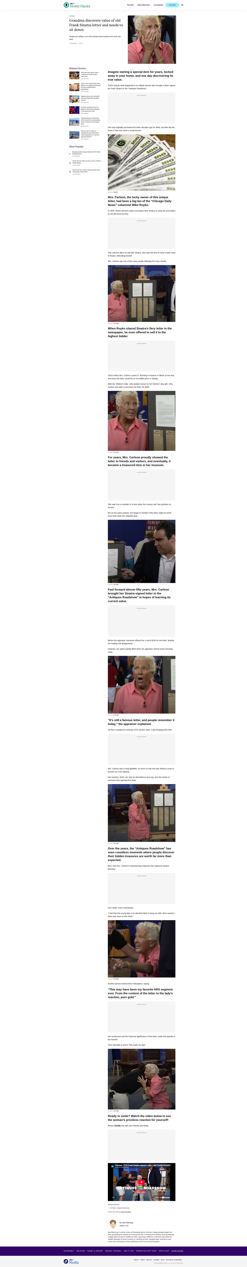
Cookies (156, 1260)
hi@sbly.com (124, 1226)
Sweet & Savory (95, 1251)
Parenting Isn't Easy (146, 1251)
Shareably (69, 1251)
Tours (130, 5)
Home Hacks (177, 1251)
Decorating (143, 5)
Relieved (80, 1251)
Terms (142, 1260)
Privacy (149, 1260)
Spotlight (164, 1251)
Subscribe (172, 5)
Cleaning (158, 5)
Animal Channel (113, 1251)
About (136, 1260)
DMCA (163, 1260)
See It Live (129, 1251)
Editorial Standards (126, 1212)
